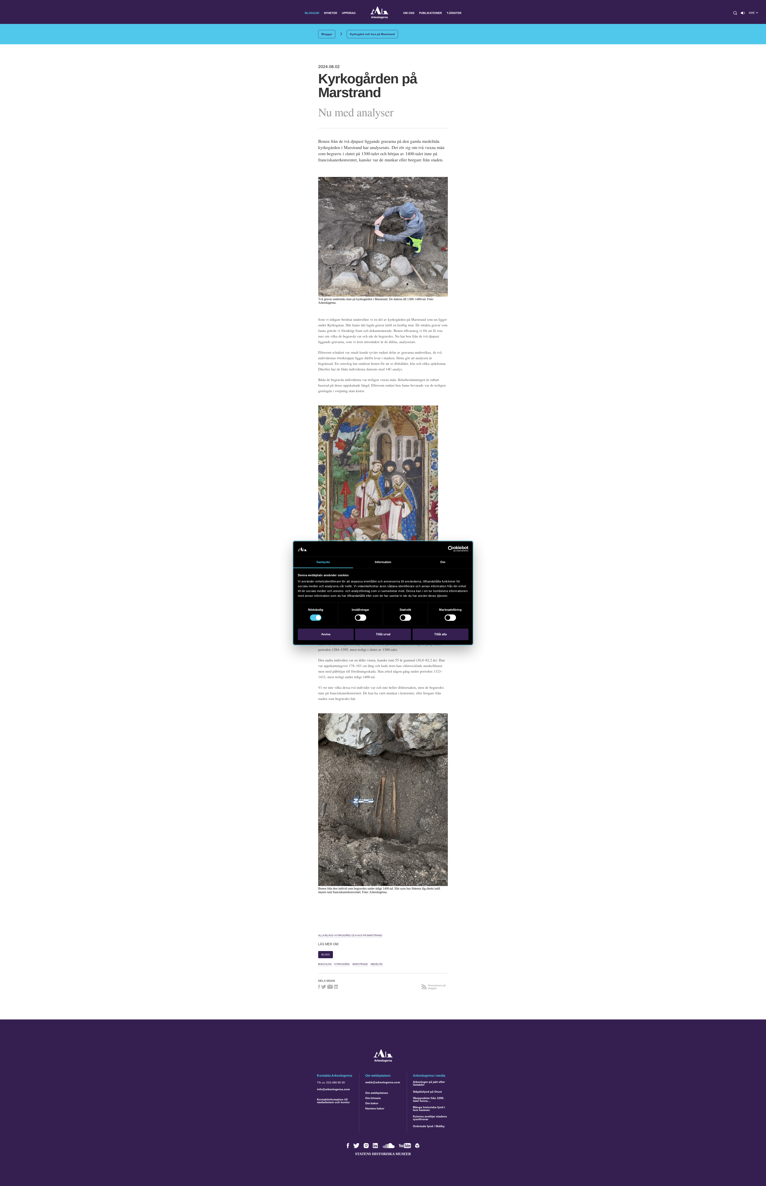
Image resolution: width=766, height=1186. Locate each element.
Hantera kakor (374, 1108)
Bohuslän (325, 964)
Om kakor (371, 1103)
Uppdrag (349, 13)
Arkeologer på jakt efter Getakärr (429, 1083)
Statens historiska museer (383, 1154)
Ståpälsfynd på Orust (427, 1091)
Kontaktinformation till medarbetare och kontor (333, 1101)
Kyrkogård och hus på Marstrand (372, 34)
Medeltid (377, 964)
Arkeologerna (379, 13)
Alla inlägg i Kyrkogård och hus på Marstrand (350, 935)
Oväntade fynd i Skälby (429, 1126)
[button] (735, 13)
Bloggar (312, 13)
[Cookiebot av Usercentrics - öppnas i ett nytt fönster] (450, 549)
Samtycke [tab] (323, 562)
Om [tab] (442, 562)
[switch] (360, 618)
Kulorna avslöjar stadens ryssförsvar (430, 1118)
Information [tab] (383, 562)
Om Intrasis (373, 1098)
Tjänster (454, 13)
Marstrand (360, 964)
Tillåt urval (383, 634)
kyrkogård (342, 964)
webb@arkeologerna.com (382, 1082)
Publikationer (430, 13)
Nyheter (330, 13)
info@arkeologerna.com (333, 1089)
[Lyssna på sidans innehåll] (743, 13)
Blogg (325, 954)
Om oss (408, 13)
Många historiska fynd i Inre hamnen (429, 1108)
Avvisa (325, 634)
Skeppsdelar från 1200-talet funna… (428, 1099)
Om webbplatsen (376, 1092)
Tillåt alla (440, 634)
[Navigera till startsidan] (383, 1061)
